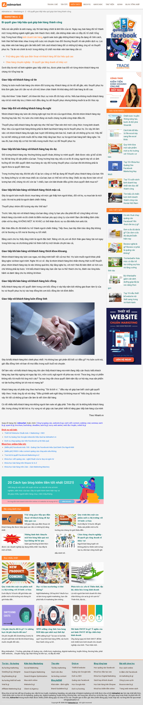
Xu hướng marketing (10, 668)
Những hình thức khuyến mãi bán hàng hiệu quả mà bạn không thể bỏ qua (37, 537)
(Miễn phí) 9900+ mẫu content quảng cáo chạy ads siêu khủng (30, 451)
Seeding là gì (7, 672)
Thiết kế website (78, 668)
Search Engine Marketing (34, 672)
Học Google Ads (78, 684)
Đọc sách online (126, 668)
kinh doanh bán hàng (32, 37)
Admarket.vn (7, 11)
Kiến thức (75, 4)
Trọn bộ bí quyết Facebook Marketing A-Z (21, 455)
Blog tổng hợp (132, 4)
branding (61, 693)
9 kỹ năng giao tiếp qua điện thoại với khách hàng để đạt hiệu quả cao (39, 56)
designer (16, 672)
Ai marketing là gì (126, 676)
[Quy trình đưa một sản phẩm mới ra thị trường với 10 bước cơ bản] (65, 525)
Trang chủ (52, 4)
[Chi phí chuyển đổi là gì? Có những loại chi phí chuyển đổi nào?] (18, 627)
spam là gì (10, 425)
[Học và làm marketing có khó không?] (52, 584)
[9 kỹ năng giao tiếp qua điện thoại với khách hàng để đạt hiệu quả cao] (12, 524)
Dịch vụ (87, 4)
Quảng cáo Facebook (80, 680)
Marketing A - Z (20, 11)
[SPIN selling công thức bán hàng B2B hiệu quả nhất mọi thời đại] (52, 627)
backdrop (27, 425)
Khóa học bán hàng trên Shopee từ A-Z (20, 463)
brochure (19, 425)
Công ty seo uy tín (126, 680)
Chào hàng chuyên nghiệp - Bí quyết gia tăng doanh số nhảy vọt (36, 62)
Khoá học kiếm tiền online (104, 689)
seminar (94, 423)
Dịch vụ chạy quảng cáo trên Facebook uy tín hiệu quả (26, 441)
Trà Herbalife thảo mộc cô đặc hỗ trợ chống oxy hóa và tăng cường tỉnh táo (124, 264)
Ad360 (119, 4)
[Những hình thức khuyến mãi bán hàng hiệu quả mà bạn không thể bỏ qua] (12, 543)
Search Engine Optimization (35, 676)
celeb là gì (81, 425)
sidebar (83, 423)
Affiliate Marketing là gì (11, 689)
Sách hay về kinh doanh (103, 680)
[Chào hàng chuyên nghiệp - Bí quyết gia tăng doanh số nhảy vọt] (65, 547)
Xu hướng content (58, 676)
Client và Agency (31, 689)
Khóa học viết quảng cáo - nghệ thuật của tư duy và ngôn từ (29, 459)
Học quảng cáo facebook (104, 668)
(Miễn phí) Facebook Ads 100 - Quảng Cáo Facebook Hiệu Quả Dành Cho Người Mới (39, 447)
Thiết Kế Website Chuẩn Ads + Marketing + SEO (24, 433)
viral (88, 423)
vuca (51, 425)
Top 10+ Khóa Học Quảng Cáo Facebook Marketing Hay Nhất (124, 168)
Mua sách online (30, 680)
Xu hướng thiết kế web (11, 680)
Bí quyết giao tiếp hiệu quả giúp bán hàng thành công (49, 11)
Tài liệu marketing (58, 668)
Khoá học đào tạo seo (103, 672)
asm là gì (44, 425)
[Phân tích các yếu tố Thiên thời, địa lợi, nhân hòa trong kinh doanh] (87, 584)
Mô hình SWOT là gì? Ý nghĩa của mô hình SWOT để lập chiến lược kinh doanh (87, 632)
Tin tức (64, 4)
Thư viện (110, 4)
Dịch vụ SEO (77, 676)
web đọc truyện (69, 425)
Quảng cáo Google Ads (81, 672)
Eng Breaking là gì (9, 676)
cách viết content (71, 423)
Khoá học (98, 4)
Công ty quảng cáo (44, 423)
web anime (58, 425)
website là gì (58, 423)
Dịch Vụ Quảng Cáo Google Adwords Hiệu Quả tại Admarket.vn (30, 437)
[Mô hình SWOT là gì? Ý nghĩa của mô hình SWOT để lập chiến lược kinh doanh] (87, 627)
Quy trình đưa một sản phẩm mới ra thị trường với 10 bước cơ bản (90, 518)
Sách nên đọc (57, 672)
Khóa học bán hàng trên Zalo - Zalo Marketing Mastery (26, 467)
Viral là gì (5, 684)
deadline (36, 425)
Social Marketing (31, 668)
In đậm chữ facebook (128, 672)
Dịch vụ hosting (78, 689)
